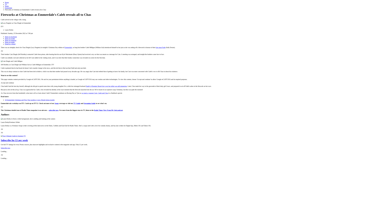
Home (7, 2)
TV (6, 4)
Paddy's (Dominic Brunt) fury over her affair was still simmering (106, 86)
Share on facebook (11, 37)
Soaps (7, 6)
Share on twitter (10, 38)
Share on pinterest (10, 40)
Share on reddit (10, 42)
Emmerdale (8, 8)
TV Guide (76, 103)
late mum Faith (160, 47)
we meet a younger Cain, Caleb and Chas (95, 93)
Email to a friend (10, 44)
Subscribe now (5, 148)
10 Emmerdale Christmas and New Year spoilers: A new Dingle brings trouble (30, 100)
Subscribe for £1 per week (14, 140)
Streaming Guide (89, 103)
